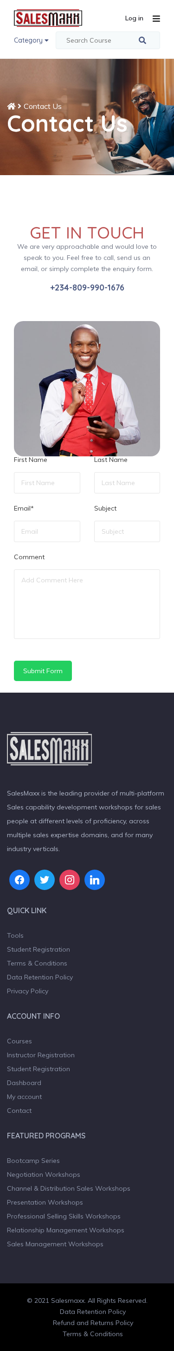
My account (24, 1096)
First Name (30, 460)
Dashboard (24, 1083)
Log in (134, 18)
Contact (19, 1110)
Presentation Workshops (45, 1202)
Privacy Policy (27, 991)
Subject (105, 508)
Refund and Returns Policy (93, 1323)
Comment (29, 557)
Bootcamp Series (33, 1160)
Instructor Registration (41, 1055)
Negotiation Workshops (43, 1174)
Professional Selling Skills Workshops (64, 1216)
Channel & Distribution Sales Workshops (68, 1188)
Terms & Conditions (37, 963)
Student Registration (38, 949)
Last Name (111, 460)
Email (24, 508)
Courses (19, 1041)
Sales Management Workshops (55, 1244)
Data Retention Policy (40, 977)
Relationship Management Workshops (65, 1230)
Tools (15, 935)
